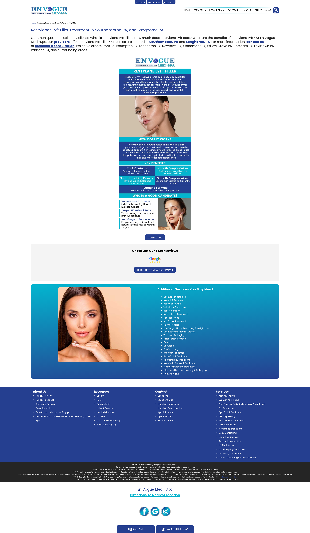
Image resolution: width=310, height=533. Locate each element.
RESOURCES (215, 10)
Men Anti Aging (227, 395)
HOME (187, 10)
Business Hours (165, 420)
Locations (163, 395)
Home (33, 23)
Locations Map (165, 400)
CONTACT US (155, 237)
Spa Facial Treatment (230, 412)
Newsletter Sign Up (106, 424)
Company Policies (45, 404)
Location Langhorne (168, 404)
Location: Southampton (170, 408)
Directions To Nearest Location (155, 495)
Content (101, 416)
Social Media (103, 404)
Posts (100, 400)
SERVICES (199, 10)
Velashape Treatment (230, 428)
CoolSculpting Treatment (232, 449)
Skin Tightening (227, 416)
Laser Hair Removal (229, 437)
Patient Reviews (44, 395)
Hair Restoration (227, 424)
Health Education (106, 412)
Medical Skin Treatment (231, 420)
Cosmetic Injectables (230, 441)
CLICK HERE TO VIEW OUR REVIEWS (155, 270)
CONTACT (233, 10)
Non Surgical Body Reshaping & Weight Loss (242, 404)
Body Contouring (228, 432)
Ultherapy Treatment (230, 453)
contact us (255, 42)
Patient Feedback (45, 400)
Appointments (165, 412)
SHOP (268, 10)
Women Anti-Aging (229, 400)
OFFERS (258, 10)
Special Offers (165, 416)
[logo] (49, 10)
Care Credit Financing (108, 420)
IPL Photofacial (226, 445)
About (247, 10)
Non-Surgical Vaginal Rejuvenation (237, 457)
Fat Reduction (226, 408)
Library (100, 395)
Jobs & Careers (105, 408)
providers (62, 42)
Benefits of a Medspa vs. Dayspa (53, 412)
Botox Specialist (44, 408)
